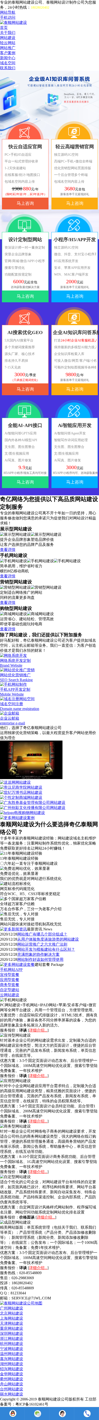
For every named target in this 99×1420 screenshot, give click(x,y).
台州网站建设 (11, 1389)
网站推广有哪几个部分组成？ (42, 934)
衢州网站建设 (11, 1379)
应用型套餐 (9, 980)
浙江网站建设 (11, 1338)
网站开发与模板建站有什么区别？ (46, 949)
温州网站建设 (11, 1354)
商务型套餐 (9, 985)
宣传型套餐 (9, 975)
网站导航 (7, 12)
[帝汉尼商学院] (21, 787)
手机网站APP (11, 970)
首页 (4, 28)
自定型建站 (9, 990)
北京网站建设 (11, 1313)
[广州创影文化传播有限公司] (32, 808)
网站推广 (7, 48)
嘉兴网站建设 (11, 1359)
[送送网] (15, 782)
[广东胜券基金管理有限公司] (32, 802)
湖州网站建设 (11, 1364)
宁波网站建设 (11, 1349)
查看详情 (7, 550)
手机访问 (7, 17)
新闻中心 (7, 58)
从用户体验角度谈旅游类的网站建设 (48, 939)
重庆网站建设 (11, 1328)
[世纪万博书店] (21, 792)
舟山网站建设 (11, 1384)
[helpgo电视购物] (22, 813)
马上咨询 (25, 203)
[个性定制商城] (21, 797)
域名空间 (7, 63)
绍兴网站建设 (11, 1369)
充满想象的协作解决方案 (38, 954)
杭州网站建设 (11, 1344)
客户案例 (7, 53)
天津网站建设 (11, 1323)
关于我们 (7, 33)
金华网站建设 (11, 1374)
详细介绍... (38, 1030)
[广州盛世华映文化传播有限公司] (31, 778)
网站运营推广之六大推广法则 (42, 944)
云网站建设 (9, 995)
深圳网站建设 (11, 1333)
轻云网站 (7, 43)
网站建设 (7, 38)
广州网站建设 (11, 1308)
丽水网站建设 (11, 1394)
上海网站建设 (11, 1318)
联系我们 (7, 68)
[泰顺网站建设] (13, 22)
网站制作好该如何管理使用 (40, 959)
